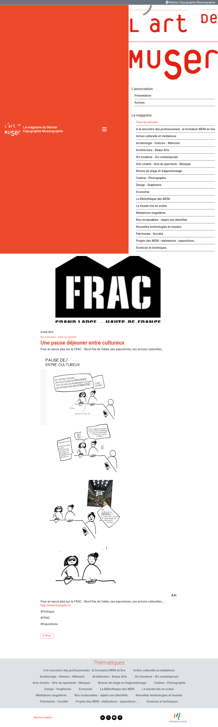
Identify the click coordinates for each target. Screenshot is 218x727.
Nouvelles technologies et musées (158, 227)
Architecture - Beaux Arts (152, 150)
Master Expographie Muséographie (192, 2)
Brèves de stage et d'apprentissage (159, 171)
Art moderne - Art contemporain (157, 157)
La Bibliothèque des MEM (153, 199)
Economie (142, 192)
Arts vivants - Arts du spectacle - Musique (163, 164)
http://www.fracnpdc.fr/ (55, 605)
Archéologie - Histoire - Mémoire (158, 143)
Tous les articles (146, 122)
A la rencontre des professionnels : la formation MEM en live (175, 129)
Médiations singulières (151, 213)
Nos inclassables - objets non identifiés (161, 220)
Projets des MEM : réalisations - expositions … (166, 240)
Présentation (143, 95)
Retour (47, 635)
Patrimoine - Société (149, 234)
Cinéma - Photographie (151, 178)
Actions (140, 102)
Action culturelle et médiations (156, 136)
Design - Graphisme (148, 185)
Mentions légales (43, 717)
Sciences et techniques (151, 247)
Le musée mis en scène (151, 206)
